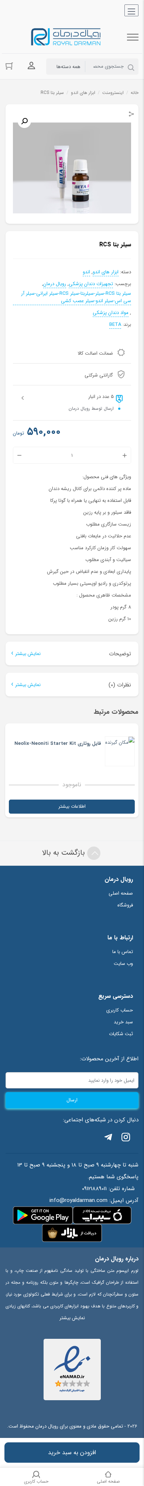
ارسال (72, 1100)
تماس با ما (122, 952)
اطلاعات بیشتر (72, 806)
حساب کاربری (119, 1010)
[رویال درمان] (66, 37)
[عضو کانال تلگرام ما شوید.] (108, 1138)
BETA (115, 324)
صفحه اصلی (121, 893)
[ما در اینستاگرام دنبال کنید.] (126, 1138)
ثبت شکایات (121, 1034)
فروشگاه (125, 905)
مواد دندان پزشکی (110, 313)
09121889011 (94, 1188)
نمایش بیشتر (28, 654)
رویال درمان (54, 284)
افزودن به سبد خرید (72, 1452)
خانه (134, 92)
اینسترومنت (113, 92)
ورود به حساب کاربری (31, 66)
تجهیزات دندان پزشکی (91, 284)
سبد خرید (123, 1022)
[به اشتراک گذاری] (131, 115)
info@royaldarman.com (78, 1200)
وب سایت (123, 963)
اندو (86, 272)
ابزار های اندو (83, 92)
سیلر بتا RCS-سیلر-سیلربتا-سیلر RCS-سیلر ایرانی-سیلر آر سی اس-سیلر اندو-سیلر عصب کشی (76, 297)
